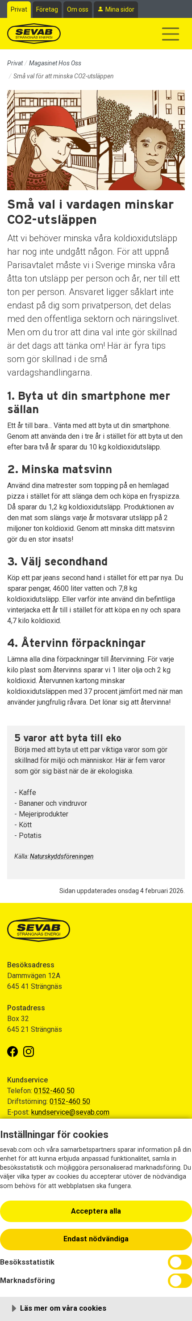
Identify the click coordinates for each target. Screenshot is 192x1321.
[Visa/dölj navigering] (170, 34)
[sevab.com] (34, 33)
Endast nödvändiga (96, 1239)
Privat (19, 9)
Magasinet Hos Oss (55, 63)
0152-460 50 (54, 1090)
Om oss (77, 9)
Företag (47, 9)
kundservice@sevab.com (70, 1112)
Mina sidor (119, 9)
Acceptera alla (96, 1211)
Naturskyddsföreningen (62, 856)
